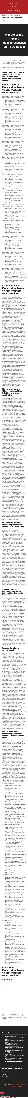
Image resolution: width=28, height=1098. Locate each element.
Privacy (4, 1074)
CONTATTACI (5, 1095)
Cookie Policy (5, 1077)
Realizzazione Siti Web (17, 1084)
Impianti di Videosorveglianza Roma (12, 17)
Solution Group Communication (15, 1086)
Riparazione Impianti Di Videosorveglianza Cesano (12, 1045)
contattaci (14, 10)
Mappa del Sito (6, 1072)
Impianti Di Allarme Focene (12, 1043)
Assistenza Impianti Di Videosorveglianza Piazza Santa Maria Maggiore (14, 1038)
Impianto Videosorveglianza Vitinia (13, 1061)
